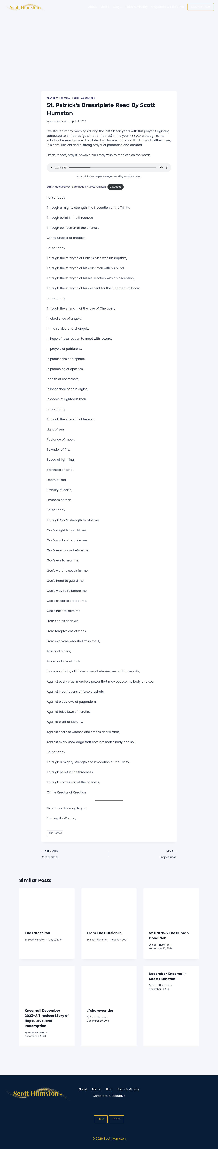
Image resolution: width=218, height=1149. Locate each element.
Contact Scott (200, 7)
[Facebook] (198, 1093)
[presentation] (47, 906)
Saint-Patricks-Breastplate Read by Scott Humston (76, 186)
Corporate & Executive (167, 7)
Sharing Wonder (84, 98)
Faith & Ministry (137, 7)
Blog (109, 1089)
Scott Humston (58, 121)
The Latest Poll (37, 933)
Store (116, 1119)
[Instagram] (204, 1093)
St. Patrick (55, 833)
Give (100, 1119)
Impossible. (168, 854)
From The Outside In (104, 933)
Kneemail (66, 98)
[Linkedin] (211, 1093)
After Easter (49, 854)
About (92, 7)
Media (105, 7)
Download (115, 186)
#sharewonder (100, 1010)
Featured (53, 98)
